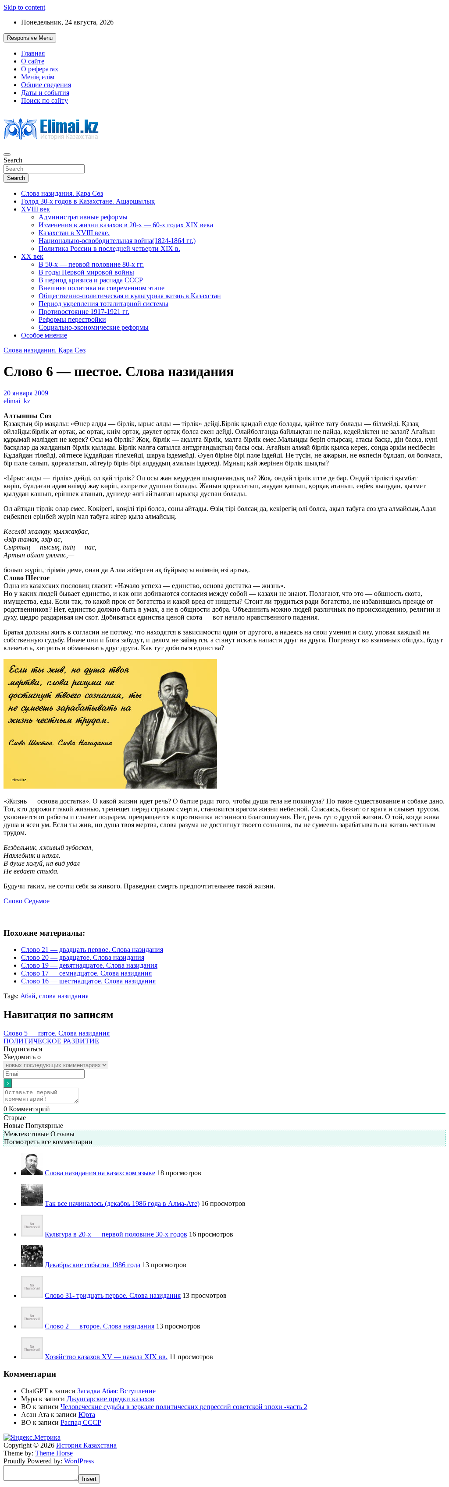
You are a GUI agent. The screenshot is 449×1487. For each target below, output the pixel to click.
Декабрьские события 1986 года (92, 1265)
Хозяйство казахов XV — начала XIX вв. (106, 1356)
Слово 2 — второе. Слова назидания (99, 1326)
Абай (28, 996)
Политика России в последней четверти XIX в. (109, 248)
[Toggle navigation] (7, 154)
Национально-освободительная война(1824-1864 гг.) (117, 240)
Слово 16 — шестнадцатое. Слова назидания (88, 981)
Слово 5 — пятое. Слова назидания (57, 1033)
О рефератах (39, 69)
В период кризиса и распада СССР (91, 280)
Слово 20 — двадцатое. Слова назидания (82, 957)
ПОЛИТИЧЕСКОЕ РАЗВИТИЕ (51, 1041)
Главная (33, 53)
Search (13, 160)
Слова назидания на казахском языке (100, 1173)
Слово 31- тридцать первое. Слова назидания (113, 1295)
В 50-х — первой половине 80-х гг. (91, 264)
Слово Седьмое (27, 901)
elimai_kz (17, 401)
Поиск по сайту (44, 100)
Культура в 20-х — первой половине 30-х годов (116, 1234)
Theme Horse (54, 1453)
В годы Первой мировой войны (86, 272)
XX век (32, 256)
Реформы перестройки (72, 319)
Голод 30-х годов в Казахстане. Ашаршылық (88, 201)
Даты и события (45, 92)
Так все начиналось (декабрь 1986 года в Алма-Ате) (122, 1203)
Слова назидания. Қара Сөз (62, 193)
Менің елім (37, 77)
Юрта (86, 1414)
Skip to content (24, 7)
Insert (89, 1479)
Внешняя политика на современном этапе (101, 288)
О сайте (32, 61)
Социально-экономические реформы (94, 327)
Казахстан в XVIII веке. (74, 232)
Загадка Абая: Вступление (116, 1391)
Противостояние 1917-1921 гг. (84, 311)
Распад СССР (81, 1422)
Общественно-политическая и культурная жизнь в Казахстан (130, 296)
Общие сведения (46, 84)
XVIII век (35, 209)
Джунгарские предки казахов (110, 1398)
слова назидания (64, 996)
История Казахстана (86, 1445)
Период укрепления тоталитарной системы (103, 303)
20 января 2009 (26, 393)
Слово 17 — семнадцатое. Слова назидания (86, 973)
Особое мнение (44, 335)
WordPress (79, 1461)
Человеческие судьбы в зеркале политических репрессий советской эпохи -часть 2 (184, 1406)
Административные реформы (83, 217)
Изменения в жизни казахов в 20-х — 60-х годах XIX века (126, 225)
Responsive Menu (30, 38)
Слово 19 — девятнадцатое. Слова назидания (89, 965)
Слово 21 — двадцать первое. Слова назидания (92, 949)
